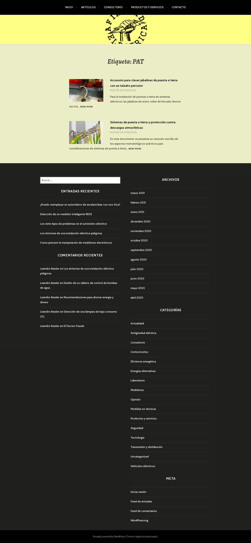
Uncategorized (140, 456)
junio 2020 (137, 278)
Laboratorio (138, 380)
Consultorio (113, 7)
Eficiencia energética (143, 361)
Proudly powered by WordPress (109, 536)
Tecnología (137, 437)
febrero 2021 (138, 202)
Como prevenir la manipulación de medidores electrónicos (76, 242)
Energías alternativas (143, 371)
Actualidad (137, 323)
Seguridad (137, 428)
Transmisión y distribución (147, 447)
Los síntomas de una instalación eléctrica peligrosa (71, 233)
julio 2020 (137, 269)
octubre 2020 (139, 240)
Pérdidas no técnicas (143, 409)
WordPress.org (139, 520)
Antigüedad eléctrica (143, 333)
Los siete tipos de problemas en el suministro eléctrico (73, 223)
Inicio (69, 7)
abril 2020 (137, 297)
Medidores (137, 390)
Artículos (88, 7)
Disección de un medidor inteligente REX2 (66, 214)
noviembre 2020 (141, 231)
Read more (86, 106)
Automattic (151, 536)
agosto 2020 (139, 259)
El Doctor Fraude (74, 326)
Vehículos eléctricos (143, 466)
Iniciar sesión (138, 491)
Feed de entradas (141, 501)
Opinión (136, 399)
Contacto (179, 7)
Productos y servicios (147, 7)
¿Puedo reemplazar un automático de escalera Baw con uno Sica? (80, 204)
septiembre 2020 (141, 250)
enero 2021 (137, 212)
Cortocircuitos (139, 352)
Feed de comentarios (144, 511)
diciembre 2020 (140, 221)
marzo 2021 (138, 193)
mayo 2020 (138, 288)
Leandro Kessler (49, 268)
